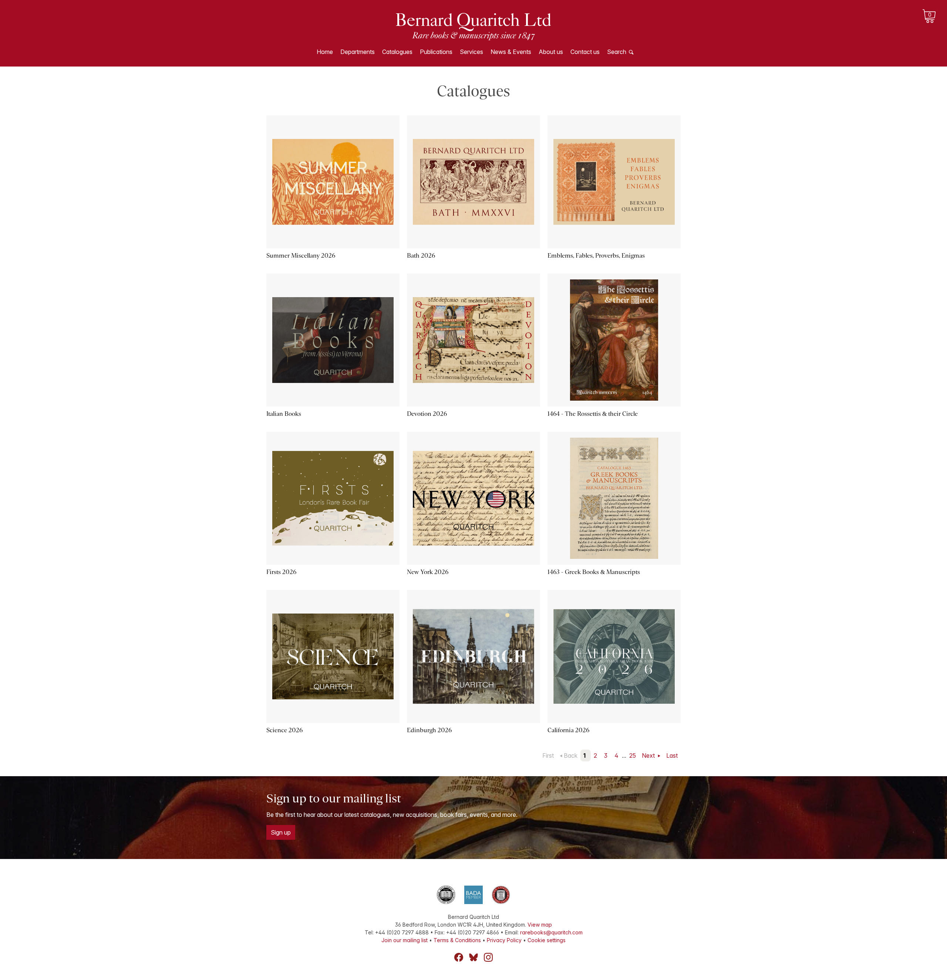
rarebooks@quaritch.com (551, 932)
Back (570, 755)
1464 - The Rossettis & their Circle (592, 413)
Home (325, 51)
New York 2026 (427, 571)
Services (471, 51)
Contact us (585, 51)
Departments (357, 51)
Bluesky (473, 957)
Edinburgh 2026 (429, 730)
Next (649, 755)
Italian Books (283, 413)
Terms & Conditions (457, 940)
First (548, 755)
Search (616, 51)
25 (632, 755)
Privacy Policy (504, 940)
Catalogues (397, 51)
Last (672, 755)
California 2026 (568, 730)
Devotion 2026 (427, 413)
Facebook (458, 957)
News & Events (511, 51)
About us (551, 51)
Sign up (281, 832)
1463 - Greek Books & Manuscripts (593, 571)
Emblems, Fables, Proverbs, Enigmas (596, 255)
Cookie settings (547, 940)
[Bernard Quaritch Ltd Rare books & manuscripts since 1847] (473, 25)
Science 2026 (284, 730)
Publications (436, 51)
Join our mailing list (404, 940)
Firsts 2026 (281, 571)
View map (540, 924)
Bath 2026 (421, 255)
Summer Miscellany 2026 (300, 255)
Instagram (488, 957)
